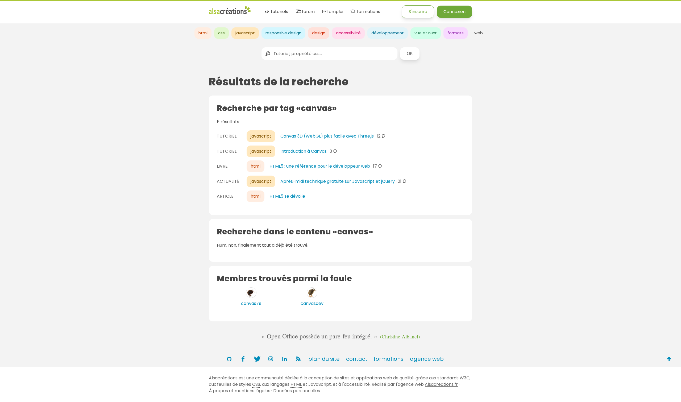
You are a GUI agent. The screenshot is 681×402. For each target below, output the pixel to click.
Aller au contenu (52, 9)
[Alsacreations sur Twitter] (256, 359)
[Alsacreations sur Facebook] (243, 359)
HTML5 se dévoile (287, 196)
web (478, 33)
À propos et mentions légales (239, 391)
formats (455, 33)
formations (368, 12)
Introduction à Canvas (303, 151)
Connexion (454, 12)
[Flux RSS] (298, 359)
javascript (245, 33)
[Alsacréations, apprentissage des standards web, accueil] (230, 13)
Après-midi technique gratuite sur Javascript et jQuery (337, 181)
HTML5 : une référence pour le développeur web (319, 166)
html (202, 33)
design (318, 33)
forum (308, 12)
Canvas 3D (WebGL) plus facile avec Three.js (327, 136)
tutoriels (279, 12)
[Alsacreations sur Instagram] (270, 359)
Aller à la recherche (96, 9)
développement (387, 33)
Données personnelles (296, 391)
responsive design (283, 33)
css (221, 33)
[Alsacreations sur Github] (229, 359)
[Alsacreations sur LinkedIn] (284, 359)
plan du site (324, 359)
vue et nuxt (425, 33)
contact (356, 359)
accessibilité (348, 33)
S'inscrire (418, 12)
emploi (335, 12)
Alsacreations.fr (441, 384)
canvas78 (251, 303)
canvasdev (312, 303)
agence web (427, 359)
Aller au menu (14, 9)
